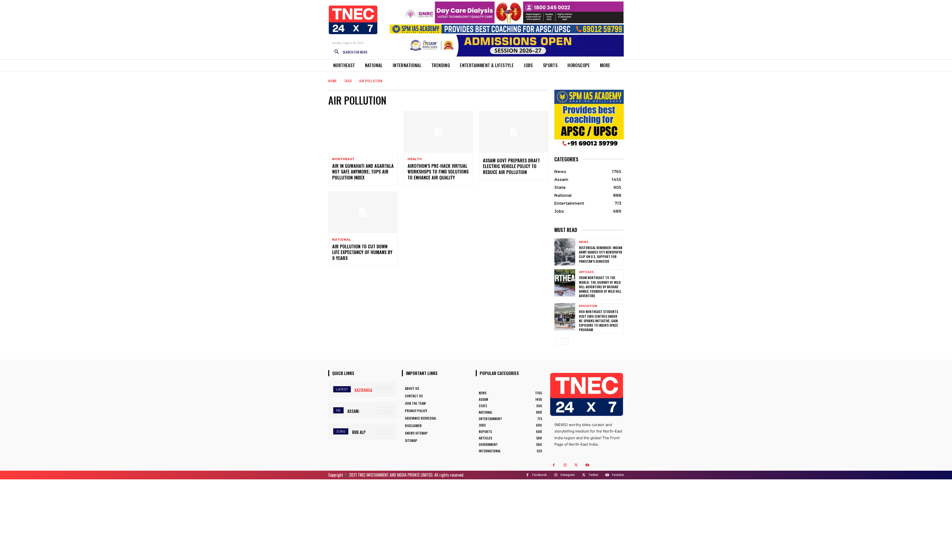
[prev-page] (557, 341)
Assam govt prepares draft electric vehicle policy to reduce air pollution (511, 166)
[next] (389, 389)
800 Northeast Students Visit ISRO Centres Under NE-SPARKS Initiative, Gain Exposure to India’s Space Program (598, 320)
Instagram (568, 475)
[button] (349, 52)
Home (332, 80)
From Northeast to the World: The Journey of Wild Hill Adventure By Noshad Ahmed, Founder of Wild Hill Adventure (600, 286)
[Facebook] (553, 465)
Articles (586, 272)
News (583, 242)
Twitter (593, 475)
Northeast (343, 159)
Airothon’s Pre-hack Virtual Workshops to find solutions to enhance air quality (438, 172)
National (341, 239)
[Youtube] (587, 465)
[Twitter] (576, 465)
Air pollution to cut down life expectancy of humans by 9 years (362, 252)
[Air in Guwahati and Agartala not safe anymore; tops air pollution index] (363, 132)
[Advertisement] (476, 514)
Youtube (618, 475)
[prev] (381, 389)
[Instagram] (565, 465)
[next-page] (565, 341)
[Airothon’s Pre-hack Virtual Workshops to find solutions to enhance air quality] (438, 132)
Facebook (539, 475)
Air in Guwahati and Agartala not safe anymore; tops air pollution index (363, 172)
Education (588, 306)
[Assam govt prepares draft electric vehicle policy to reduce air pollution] (513, 132)
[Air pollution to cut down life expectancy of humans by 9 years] (363, 212)
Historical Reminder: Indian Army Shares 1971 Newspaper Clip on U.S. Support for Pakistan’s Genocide (600, 254)
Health (415, 159)
